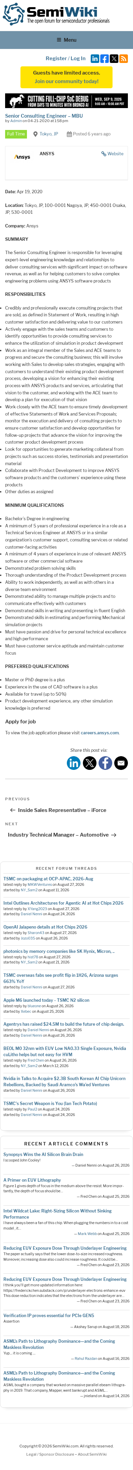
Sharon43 (36, 933)
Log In (78, 58)
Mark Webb (87, 1234)
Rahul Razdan (86, 1358)
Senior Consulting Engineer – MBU (44, 116)
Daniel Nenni (31, 914)
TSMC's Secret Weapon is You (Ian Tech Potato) (50, 1103)
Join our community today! (67, 81)
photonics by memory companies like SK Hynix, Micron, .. (59, 951)
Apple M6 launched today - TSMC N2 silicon (46, 1000)
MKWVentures (40, 884)
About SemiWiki (92, 1454)
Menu (70, 40)
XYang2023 (37, 909)
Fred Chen (36, 1060)
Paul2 (32, 1109)
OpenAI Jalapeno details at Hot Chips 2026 (45, 927)
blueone (34, 1006)
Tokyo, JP (49, 133)
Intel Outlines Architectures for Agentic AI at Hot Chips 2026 (63, 903)
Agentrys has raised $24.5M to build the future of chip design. (63, 1024)
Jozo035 (28, 938)
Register (56, 58)
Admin (16, 120)
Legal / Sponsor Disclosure (50, 1454)
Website (115, 153)
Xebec (26, 1011)
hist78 (33, 957)
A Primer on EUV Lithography (32, 1180)
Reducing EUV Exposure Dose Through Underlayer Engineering (65, 1248)
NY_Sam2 (29, 890)
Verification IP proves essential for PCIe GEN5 (48, 1315)
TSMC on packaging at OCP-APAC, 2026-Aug (48, 878)
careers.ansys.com (100, 732)
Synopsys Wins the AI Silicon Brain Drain (43, 1154)
